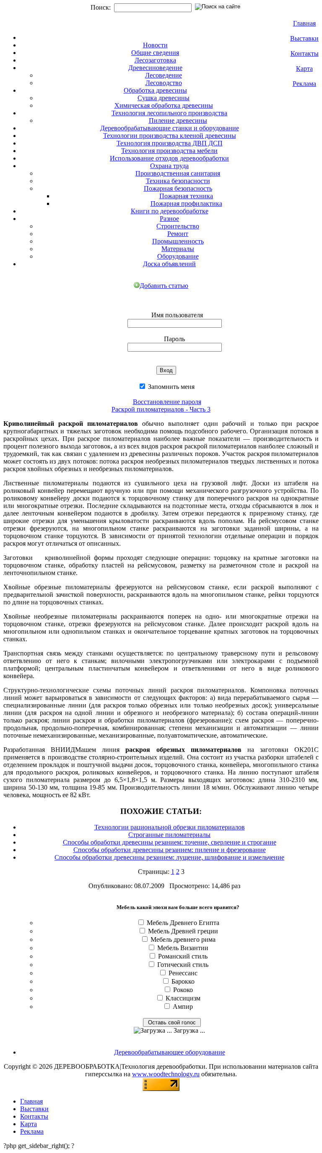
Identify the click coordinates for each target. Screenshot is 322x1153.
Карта (304, 68)
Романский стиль (183, 956)
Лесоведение (163, 75)
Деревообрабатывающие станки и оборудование (169, 128)
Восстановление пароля (167, 401)
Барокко (183, 981)
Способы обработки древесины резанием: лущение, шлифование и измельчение (169, 857)
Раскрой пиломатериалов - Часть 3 (161, 409)
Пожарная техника (186, 196)
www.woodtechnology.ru (166, 1074)
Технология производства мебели (169, 150)
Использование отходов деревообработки (169, 158)
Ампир (183, 1006)
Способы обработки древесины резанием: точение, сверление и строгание (169, 842)
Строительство (177, 226)
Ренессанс (183, 973)
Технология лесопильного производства (169, 113)
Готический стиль (182, 964)
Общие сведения (155, 52)
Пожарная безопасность (178, 188)
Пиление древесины (178, 120)
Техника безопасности (178, 180)
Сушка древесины (164, 97)
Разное (169, 218)
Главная (304, 23)
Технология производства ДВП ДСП (170, 143)
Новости (155, 45)
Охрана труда (169, 165)
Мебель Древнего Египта (183, 922)
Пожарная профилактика (186, 203)
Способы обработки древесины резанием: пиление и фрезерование (169, 849)
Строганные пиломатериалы (169, 834)
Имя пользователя (177, 315)
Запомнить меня (170, 386)
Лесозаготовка (155, 60)
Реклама (304, 83)
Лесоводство (163, 82)
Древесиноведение (155, 67)
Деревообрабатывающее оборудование (169, 1052)
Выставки (304, 38)
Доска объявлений (169, 263)
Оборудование (178, 256)
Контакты (305, 53)
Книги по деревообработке (169, 211)
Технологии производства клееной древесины (169, 135)
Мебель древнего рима (183, 939)
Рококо (183, 989)
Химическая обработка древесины (163, 105)
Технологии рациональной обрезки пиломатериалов (169, 827)
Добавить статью (164, 285)
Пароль (174, 338)
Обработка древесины (155, 90)
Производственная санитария (177, 173)
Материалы (177, 248)
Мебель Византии (182, 947)
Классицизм (183, 998)
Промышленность (178, 241)
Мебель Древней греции (183, 931)
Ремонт (177, 233)
